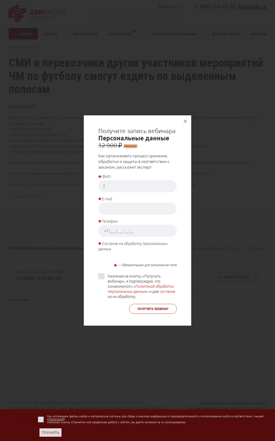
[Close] (185, 121)
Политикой (56, 419)
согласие (167, 291)
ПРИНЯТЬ (50, 432)
